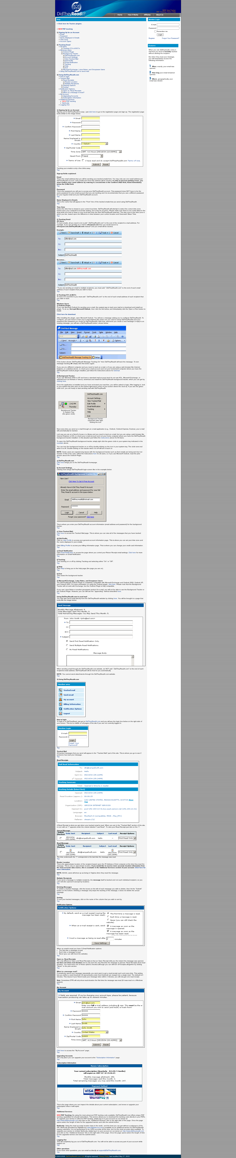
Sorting (65, 87)
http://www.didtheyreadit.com (67, 1120)
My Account (64, 94)
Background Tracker (70, 54)
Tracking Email (64, 45)
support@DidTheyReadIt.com (110, 1150)
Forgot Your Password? (170, 38)
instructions (105, 438)
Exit (66, 68)
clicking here (61, 381)
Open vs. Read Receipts (72, 91)
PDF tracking (69, 101)
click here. (112, 584)
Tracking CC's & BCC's (71, 48)
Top (58, 170)
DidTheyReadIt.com (72, 55)
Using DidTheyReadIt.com (69, 75)
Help (174, 12)
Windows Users (65, 50)
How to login (64, 76)
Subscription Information (72, 98)
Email (62, 34)
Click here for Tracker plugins (70, 24)
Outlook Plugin (68, 52)
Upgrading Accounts (70, 96)
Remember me (162, 31)
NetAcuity (65, 103)
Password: (152, 28)
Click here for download (66, 314)
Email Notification (71, 62)
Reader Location (71, 82)
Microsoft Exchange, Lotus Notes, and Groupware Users (84, 69)
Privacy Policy (104, 1156)
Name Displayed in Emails (69, 38)
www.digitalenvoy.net (94, 1127)
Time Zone (64, 39)
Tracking (68, 64)
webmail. (117, 370)
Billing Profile (65, 545)
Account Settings (71, 57)
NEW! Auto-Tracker (169, 10)
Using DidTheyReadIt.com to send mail (74, 71)
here (94, 454)
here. (120, 591)
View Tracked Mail (71, 59)
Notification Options (67, 89)
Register (152, 38)
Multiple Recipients (72, 83)
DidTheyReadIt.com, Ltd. (75, 1156)
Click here (60, 462)
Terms (169, 12)
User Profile (67, 540)
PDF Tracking (161, 12)
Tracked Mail (65, 78)
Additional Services (67, 99)
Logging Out (65, 105)
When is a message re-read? (73, 92)
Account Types (65, 41)
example (60, 443)
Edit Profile (69, 61)
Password (63, 36)
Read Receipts (68, 80)
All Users (63, 46)
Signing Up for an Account (69, 32)
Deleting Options (69, 85)
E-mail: (153, 24)
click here (92, 112)
